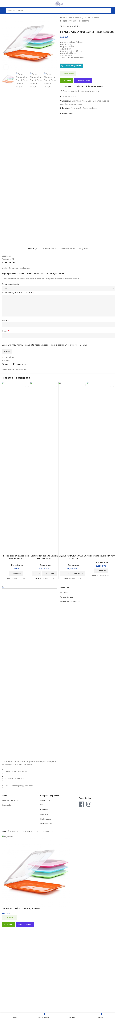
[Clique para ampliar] (6, 67)
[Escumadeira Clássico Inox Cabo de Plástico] (16, 467)
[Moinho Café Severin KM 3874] (101, 467)
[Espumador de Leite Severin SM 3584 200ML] (44, 467)
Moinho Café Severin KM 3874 (101, 556)
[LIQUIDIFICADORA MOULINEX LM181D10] (72, 467)
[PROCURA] (108, 10)
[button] (16, 573)
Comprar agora (24, 924)
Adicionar (66, 80)
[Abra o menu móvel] (3, 10)
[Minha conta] (114, 10)
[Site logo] (58, 3)
